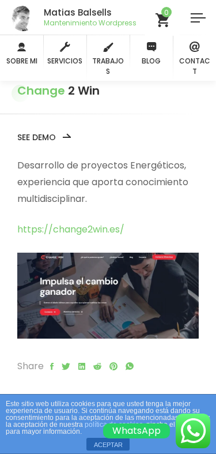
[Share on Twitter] (66, 366)
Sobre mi (21, 61)
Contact (194, 66)
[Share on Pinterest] (113, 366)
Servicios (64, 61)
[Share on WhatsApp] (130, 366)
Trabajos (108, 66)
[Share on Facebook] (52, 366)
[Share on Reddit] (97, 366)
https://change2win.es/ (70, 229)
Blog (151, 61)
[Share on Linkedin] (81, 366)
